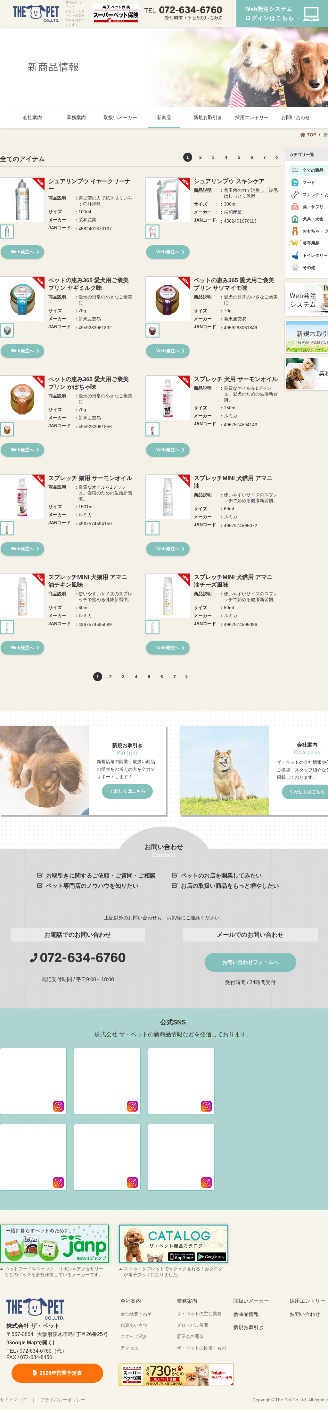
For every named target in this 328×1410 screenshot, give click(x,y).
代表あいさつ (133, 1325)
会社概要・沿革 (136, 1313)
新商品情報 (246, 1314)
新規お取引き (207, 117)
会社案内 (32, 117)
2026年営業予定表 (61, 1373)
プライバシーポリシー (62, 1399)
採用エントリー (252, 117)
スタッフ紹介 (133, 1336)
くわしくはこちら (127, 791)
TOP (311, 134)
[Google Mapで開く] (30, 1342)
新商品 (164, 117)
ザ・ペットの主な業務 (199, 1313)
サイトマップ (13, 1399)
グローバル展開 (192, 1325)
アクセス (129, 1347)
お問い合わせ (295, 117)
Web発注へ (22, 251)
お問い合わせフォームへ (250, 962)
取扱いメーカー (120, 117)
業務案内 (76, 117)
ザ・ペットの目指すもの (201, 1347)
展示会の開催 (190, 1336)
